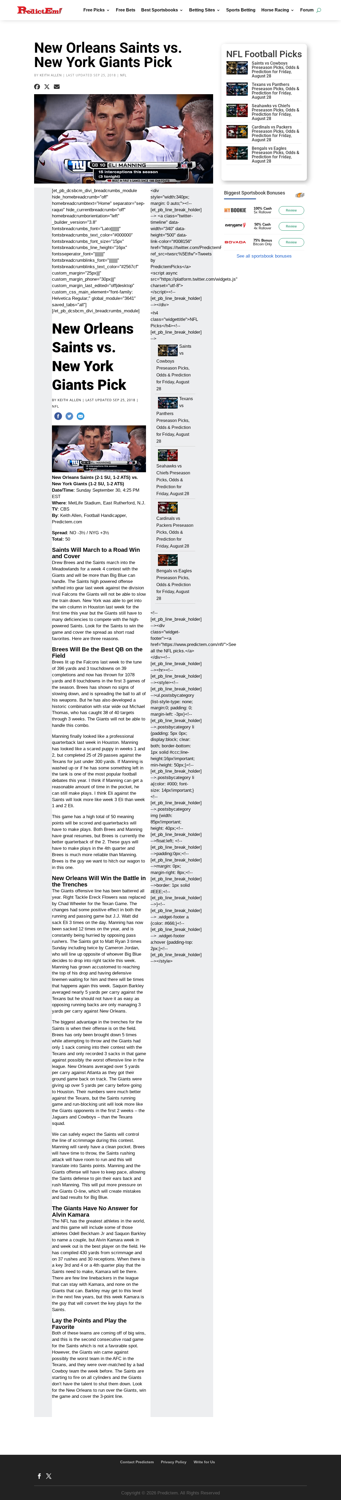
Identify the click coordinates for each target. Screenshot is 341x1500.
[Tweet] (69, 417)
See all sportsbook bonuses (264, 256)
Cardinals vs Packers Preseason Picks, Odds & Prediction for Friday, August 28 (174, 532)
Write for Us (204, 1462)
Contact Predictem (137, 1462)
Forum (307, 10)
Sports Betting (240, 10)
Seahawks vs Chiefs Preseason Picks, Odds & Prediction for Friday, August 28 (173, 480)
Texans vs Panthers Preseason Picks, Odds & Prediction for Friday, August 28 (174, 420)
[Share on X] (47, 87)
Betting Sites (202, 10)
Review (291, 210)
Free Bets (125, 10)
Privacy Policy (173, 1462)
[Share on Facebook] (37, 87)
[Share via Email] (57, 87)
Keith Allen (51, 75)
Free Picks (94, 10)
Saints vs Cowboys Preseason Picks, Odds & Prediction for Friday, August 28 (173, 367)
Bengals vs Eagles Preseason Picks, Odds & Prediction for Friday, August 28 (174, 585)
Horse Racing (275, 10)
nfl (123, 75)
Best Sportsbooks (159, 10)
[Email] (80, 417)
